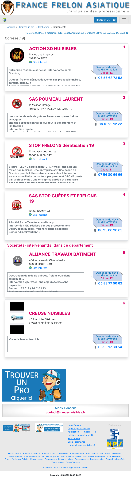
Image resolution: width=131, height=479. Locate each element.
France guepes (52, 456)
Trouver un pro (26, 27)
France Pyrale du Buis (115, 459)
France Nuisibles (114, 456)
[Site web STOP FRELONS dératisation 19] (17, 151)
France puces (51, 459)
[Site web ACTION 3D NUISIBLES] (17, 55)
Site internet (40, 62)
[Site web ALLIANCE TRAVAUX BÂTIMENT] (17, 260)
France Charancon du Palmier (55, 453)
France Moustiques (96, 456)
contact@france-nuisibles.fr (82, 445)
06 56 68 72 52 (110, 78)
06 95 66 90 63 (110, 230)
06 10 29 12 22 (110, 124)
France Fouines (15, 456)
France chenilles (77, 453)
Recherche (43, 27)
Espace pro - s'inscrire (79, 428)
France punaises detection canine (89, 459)
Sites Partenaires (76, 442)
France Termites (73, 462)
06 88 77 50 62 (110, 283)
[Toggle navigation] (123, 20)
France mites (81, 456)
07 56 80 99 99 (110, 174)
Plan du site (74, 438)
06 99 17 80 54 (110, 347)
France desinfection (113, 453)
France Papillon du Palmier (17, 459)
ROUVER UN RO (105, 19)
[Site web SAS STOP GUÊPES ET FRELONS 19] (17, 205)
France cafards (14, 453)
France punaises (65, 459)
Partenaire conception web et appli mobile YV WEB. (65, 467)
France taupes (57, 462)
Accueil (11, 27)
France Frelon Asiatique (34, 456)
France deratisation (94, 453)
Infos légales (74, 425)
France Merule (67, 456)
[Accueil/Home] (5, 20)
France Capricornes (31, 453)
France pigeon (36, 459)
